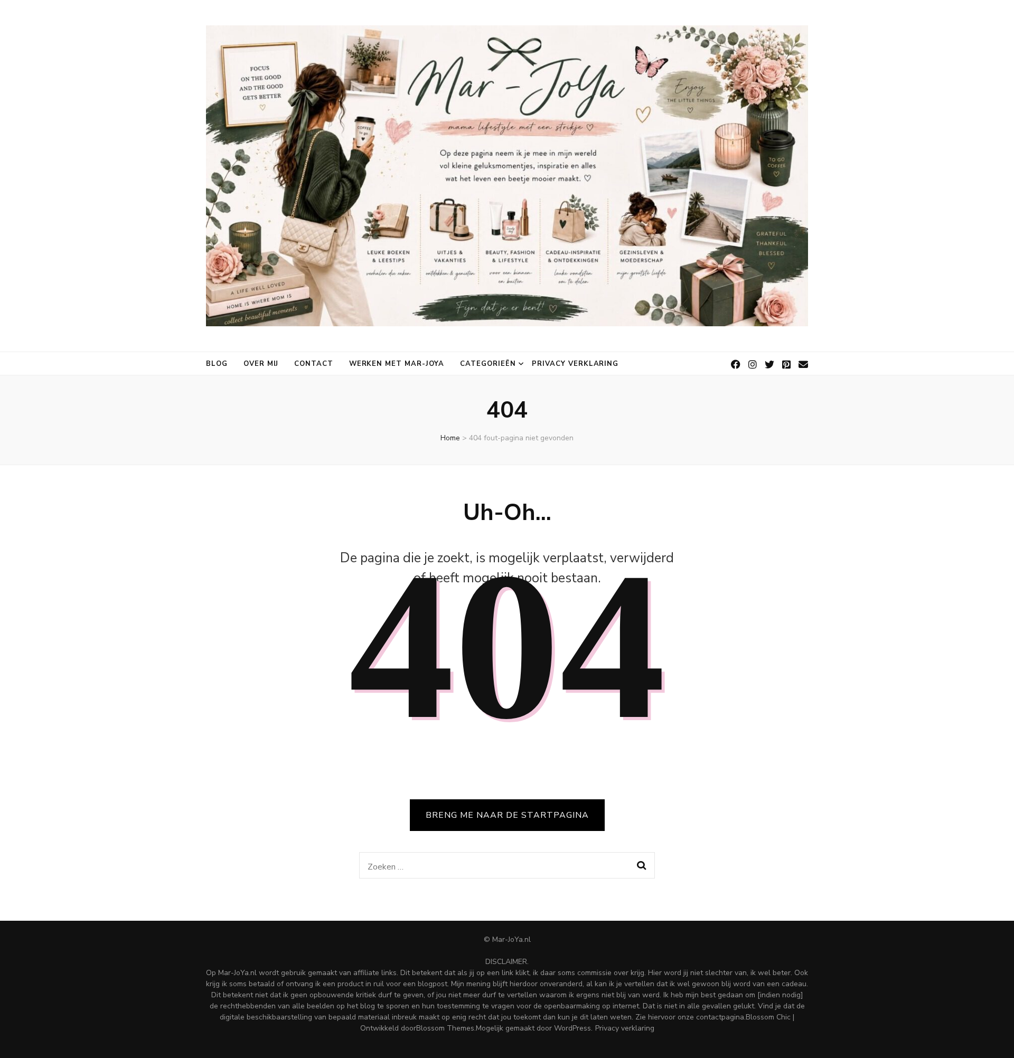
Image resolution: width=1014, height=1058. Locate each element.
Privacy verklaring (575, 364)
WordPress (572, 1028)
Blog (217, 364)
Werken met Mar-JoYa (397, 364)
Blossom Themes (445, 1028)
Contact (313, 364)
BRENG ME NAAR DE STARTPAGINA (507, 815)
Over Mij (260, 364)
